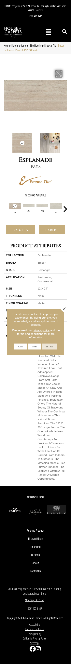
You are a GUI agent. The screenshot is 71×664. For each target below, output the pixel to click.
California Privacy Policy (35, 638)
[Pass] (15, 206)
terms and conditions (30, 333)
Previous (6, 141)
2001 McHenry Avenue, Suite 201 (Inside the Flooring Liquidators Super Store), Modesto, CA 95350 (35, 8)
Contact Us (20, 230)
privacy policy (41, 330)
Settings (49, 346)
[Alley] (29, 205)
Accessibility (34, 624)
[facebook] (32, 649)
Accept (20, 346)
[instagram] (37, 649)
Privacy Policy (34, 634)
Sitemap (34, 643)
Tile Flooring (36, 45)
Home (7, 45)
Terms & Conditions (34, 629)
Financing (52, 230)
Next (65, 141)
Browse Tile (50, 45)
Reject (34, 346)
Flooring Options (19, 45)
